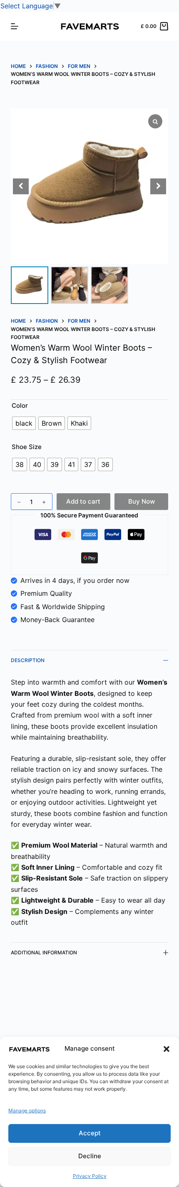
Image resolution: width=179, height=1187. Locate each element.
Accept (90, 1133)
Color (20, 405)
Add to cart (83, 501)
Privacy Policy (90, 1176)
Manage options (27, 1110)
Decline (89, 1156)
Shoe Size (27, 447)
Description (28, 660)
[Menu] (14, 26)
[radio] (23, 423)
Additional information (44, 952)
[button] (166, 1049)
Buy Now (141, 501)
